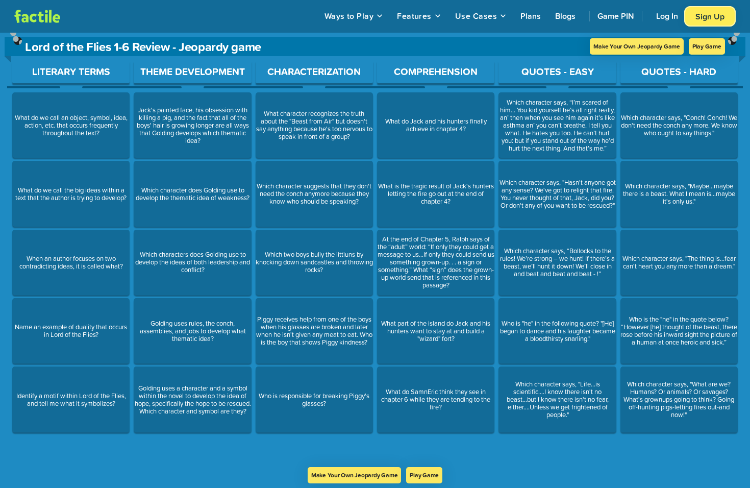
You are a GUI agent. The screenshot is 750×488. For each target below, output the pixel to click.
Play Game (706, 46)
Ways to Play (349, 15)
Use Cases (476, 15)
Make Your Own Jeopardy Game (636, 46)
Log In (667, 15)
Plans (530, 15)
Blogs (565, 15)
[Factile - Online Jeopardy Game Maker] (37, 16)
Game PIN (615, 15)
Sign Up (709, 16)
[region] (375, 250)
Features (414, 15)
